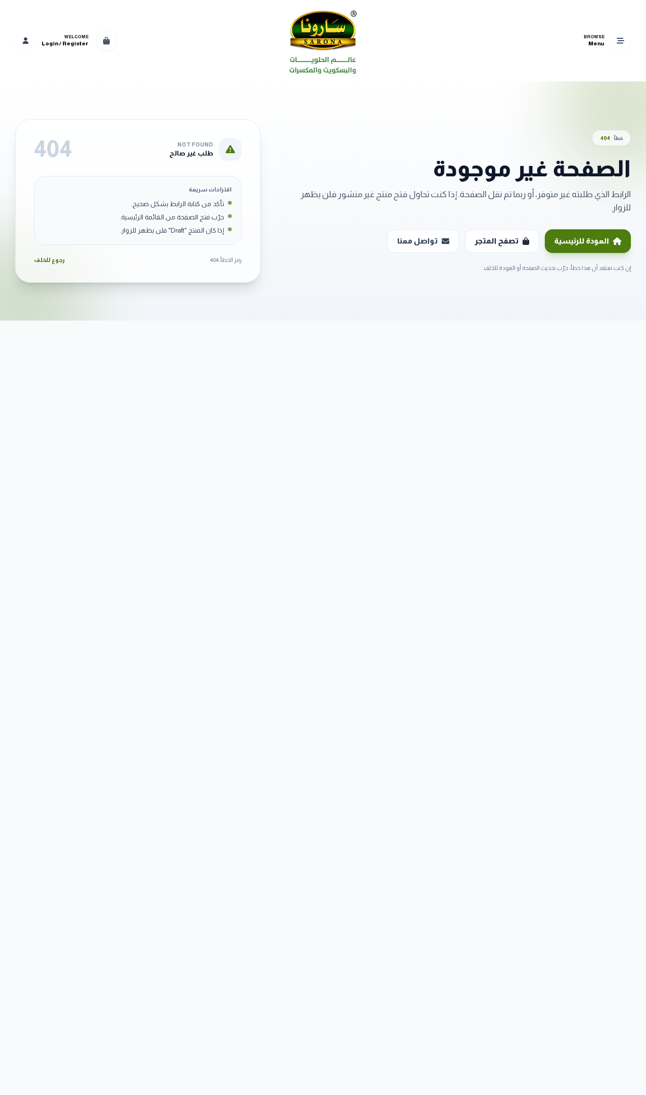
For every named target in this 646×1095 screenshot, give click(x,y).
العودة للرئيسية (581, 241)
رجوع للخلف (49, 260)
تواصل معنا (417, 241)
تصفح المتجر (497, 241)
